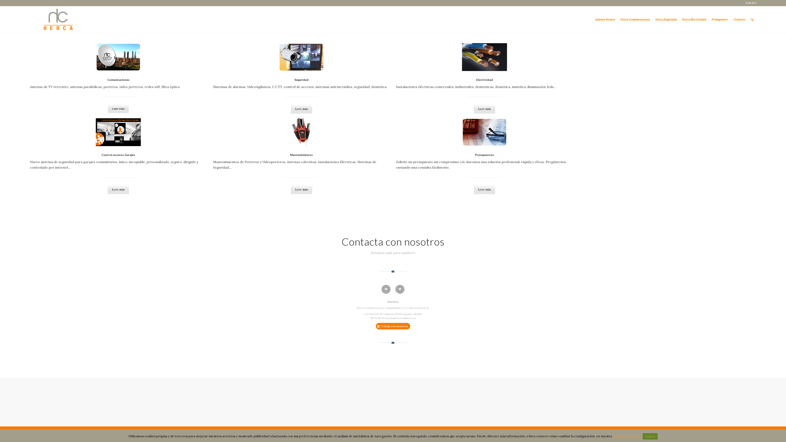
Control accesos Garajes (118, 155)
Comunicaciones (118, 79)
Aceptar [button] (650, 436)
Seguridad (301, 79)
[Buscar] (752, 19)
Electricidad (484, 79)
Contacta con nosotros (393, 242)
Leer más (118, 108)
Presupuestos (484, 155)
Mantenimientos (301, 155)
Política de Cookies (627, 436)
